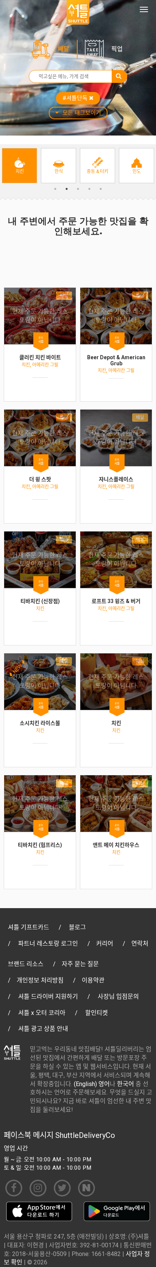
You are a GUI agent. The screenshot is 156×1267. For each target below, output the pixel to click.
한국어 (125, 1084)
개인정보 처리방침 (40, 980)
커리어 (104, 943)
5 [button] (101, 189)
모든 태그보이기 (81, 112)
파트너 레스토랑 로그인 (48, 943)
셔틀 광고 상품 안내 (43, 1028)
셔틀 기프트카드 (28, 927)
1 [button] (55, 189)
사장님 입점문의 (118, 996)
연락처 (139, 943)
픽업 (117, 49)
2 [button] (66, 189)
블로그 (77, 927)
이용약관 (93, 980)
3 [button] (78, 189)
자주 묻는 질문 (80, 964)
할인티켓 (96, 1012)
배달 (63, 49)
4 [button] (89, 189)
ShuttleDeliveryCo (85, 1135)
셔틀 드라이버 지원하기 (48, 996)
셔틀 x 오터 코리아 (42, 1012)
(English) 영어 (92, 1084)
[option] (19, 165)
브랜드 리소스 (26, 964)
